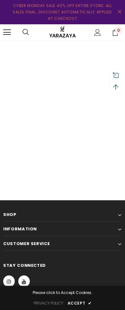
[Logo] (62, 32)
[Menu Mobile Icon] (7, 32)
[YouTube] (24, 281)
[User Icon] (97, 32)
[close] (119, 12)
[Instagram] (9, 281)
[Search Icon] (25, 32)
